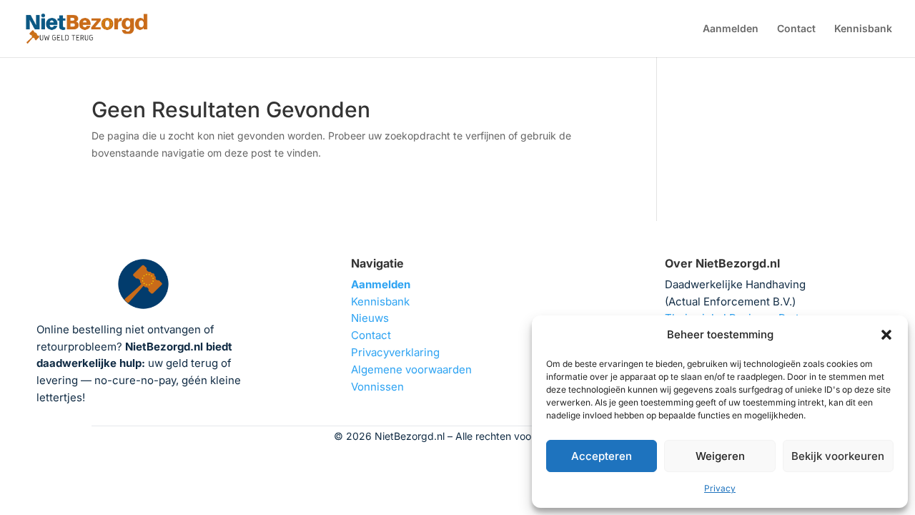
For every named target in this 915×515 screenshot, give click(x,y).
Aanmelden (730, 29)
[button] (886, 335)
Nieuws (370, 318)
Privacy (720, 488)
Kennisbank (863, 29)
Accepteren (601, 456)
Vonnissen (377, 386)
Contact (796, 29)
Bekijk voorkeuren (837, 456)
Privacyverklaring (395, 352)
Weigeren (720, 456)
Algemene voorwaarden (411, 369)
